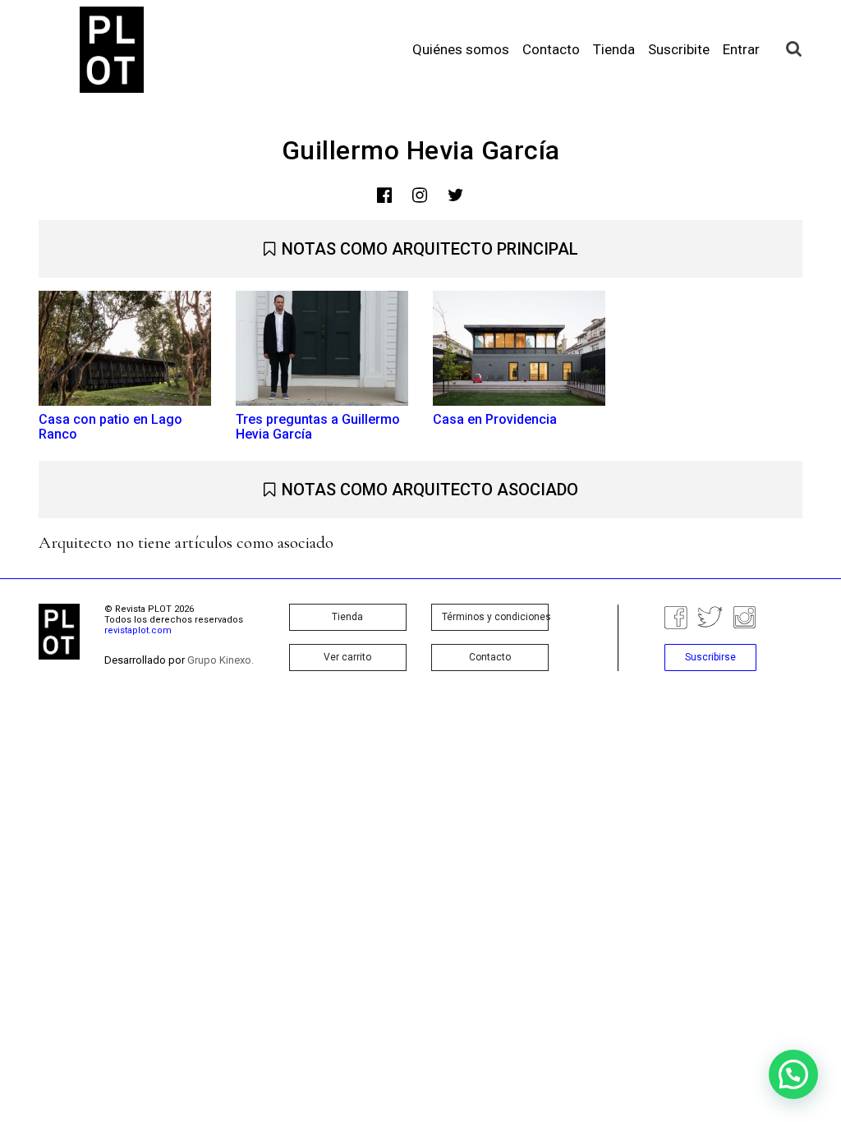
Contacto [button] (490, 657)
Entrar (741, 49)
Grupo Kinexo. (220, 660)
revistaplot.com (138, 630)
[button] (793, 1074)
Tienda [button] (347, 617)
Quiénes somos (460, 49)
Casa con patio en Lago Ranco (110, 427)
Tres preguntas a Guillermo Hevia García (318, 427)
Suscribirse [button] (710, 657)
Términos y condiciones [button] (495, 617)
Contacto (551, 49)
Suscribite (679, 49)
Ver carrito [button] (347, 657)
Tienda (614, 49)
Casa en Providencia (495, 419)
